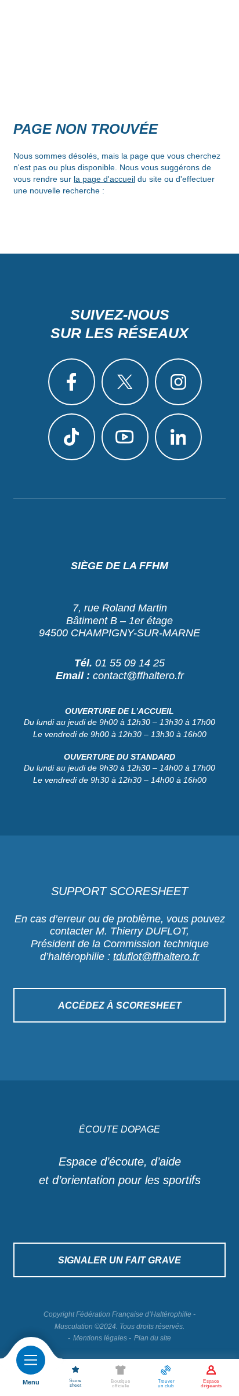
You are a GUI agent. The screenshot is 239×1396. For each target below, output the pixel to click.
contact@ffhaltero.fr (138, 675)
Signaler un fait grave (119, 1260)
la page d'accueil (104, 179)
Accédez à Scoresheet (120, 1005)
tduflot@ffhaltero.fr (156, 956)
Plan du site (152, 1338)
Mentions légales (100, 1338)
